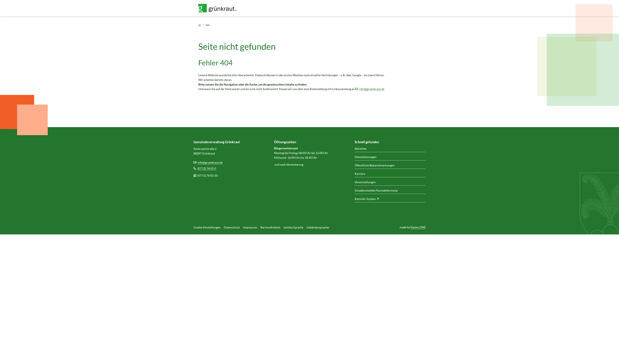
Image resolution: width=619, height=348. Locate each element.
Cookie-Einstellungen (207, 227)
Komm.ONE (418, 227)
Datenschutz (232, 227)
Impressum (250, 227)
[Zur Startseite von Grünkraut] (219, 8)
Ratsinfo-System (365, 199)
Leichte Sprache (293, 227)
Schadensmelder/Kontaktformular (376, 190)
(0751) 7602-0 (206, 168)
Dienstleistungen (365, 157)
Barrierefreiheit (270, 227)
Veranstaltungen (365, 182)
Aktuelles (361, 148)
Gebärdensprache (318, 227)
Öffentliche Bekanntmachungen (375, 165)
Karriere (360, 173)
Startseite (199, 25)
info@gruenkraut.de (371, 89)
